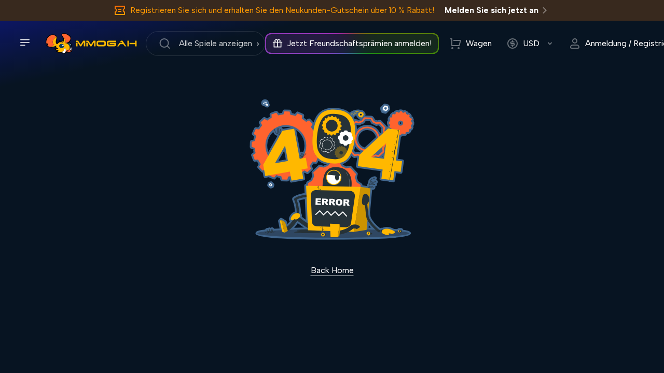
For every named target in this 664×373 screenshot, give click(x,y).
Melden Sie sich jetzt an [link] (491, 10)
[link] (59, 43)
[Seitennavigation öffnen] (24, 42)
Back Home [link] (332, 270)
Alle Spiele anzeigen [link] (215, 43)
